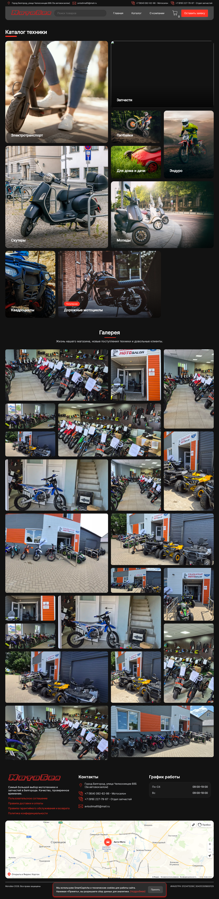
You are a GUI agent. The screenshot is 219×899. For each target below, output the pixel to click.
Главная (118, 13)
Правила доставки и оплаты (25, 803)
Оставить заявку (194, 13)
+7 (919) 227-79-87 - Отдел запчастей (194, 3)
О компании (157, 13)
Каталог (136, 13)
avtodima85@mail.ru (87, 3)
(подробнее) (138, 891)
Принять (155, 889)
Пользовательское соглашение (27, 798)
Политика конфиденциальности (28, 813)
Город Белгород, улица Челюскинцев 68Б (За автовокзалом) (41, 3)
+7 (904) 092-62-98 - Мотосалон (152, 3)
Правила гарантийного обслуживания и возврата (39, 808)
